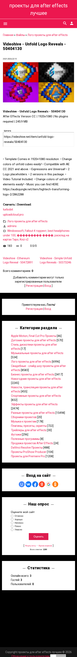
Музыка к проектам (23, 421)
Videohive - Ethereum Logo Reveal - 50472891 (18, 260)
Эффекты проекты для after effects (34, 404)
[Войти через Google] (49, 484)
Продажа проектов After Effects (32, 443)
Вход (48, 285)
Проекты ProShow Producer (28, 451)
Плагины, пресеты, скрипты (29, 425)
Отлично (19, 516)
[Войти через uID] (22, 484)
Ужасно (18, 529)
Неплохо (19, 523)
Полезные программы (25, 438)
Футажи (16, 434)
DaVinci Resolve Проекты (27, 447)
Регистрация (34, 285)
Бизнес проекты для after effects (32, 374)
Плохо (18, 526)
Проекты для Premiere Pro (28, 456)
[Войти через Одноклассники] (55, 484)
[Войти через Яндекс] (42, 484)
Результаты (30, 546)
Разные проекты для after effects (33, 412)
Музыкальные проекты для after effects (37, 353)
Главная (8, 35)
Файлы (20, 35)
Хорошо (19, 519)
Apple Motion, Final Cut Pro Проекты (33, 335)
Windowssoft (15, 230)
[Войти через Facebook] (35, 484)
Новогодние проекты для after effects (36, 378)
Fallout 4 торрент (36, 230)
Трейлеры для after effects (28, 430)
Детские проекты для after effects (33, 340)
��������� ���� (35, 235)
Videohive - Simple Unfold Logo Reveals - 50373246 (56, 260)
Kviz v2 (24, 239)
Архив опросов (45, 546)
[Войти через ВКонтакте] (28, 484)
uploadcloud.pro (13, 214)
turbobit (8, 209)
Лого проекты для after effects (47, 35)
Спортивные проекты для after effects (36, 395)
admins (12, 226)
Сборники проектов (24, 417)
